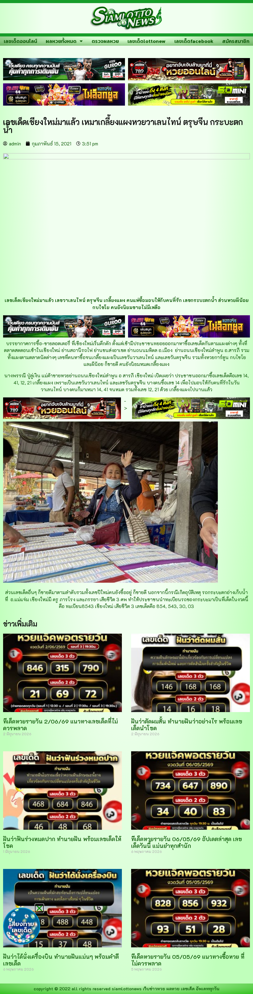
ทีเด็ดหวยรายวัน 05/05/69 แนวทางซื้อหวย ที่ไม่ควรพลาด (187, 960)
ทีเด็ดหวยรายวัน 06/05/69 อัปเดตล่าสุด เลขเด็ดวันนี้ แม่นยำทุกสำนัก (186, 842)
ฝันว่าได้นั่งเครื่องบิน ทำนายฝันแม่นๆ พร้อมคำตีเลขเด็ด (61, 960)
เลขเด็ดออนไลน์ (20, 41)
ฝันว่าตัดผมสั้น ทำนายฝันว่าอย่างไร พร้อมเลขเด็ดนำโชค (186, 725)
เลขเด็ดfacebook (194, 41)
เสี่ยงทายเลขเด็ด (21, 927)
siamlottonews (127, 989)
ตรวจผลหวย (105, 41)
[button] (39, 908)
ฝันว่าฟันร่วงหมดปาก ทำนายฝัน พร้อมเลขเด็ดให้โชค (62, 842)
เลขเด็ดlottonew (146, 41)
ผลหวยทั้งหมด (61, 41)
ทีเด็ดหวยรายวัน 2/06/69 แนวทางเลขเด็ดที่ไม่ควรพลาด (60, 725)
